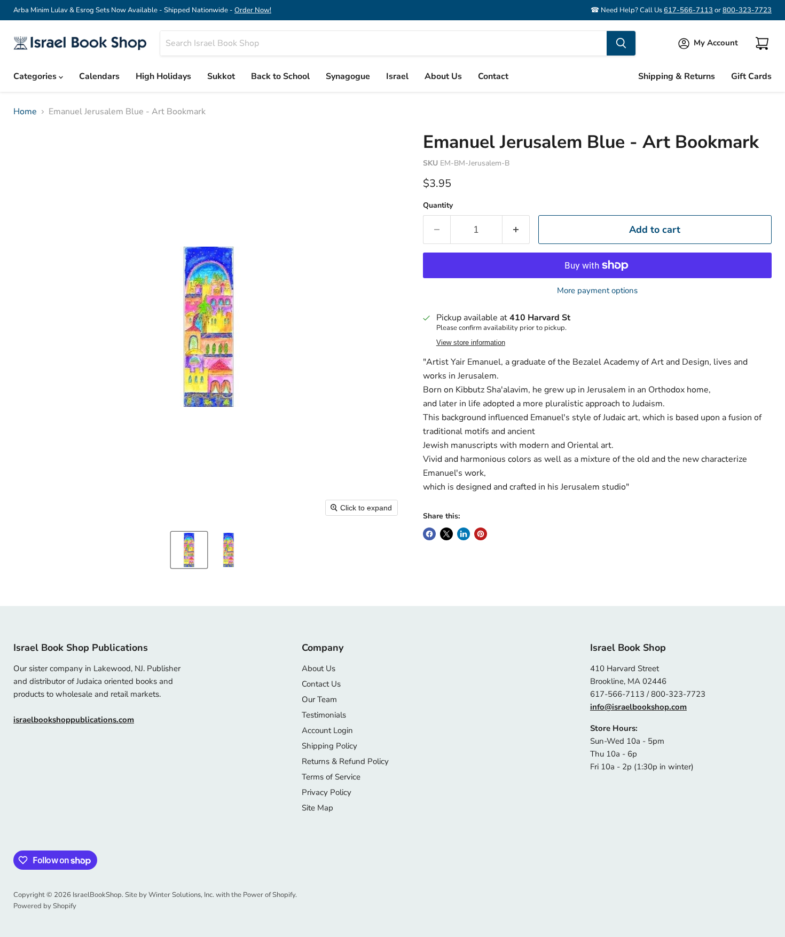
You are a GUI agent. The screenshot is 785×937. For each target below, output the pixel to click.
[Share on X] (446, 533)
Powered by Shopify (44, 906)
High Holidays (163, 76)
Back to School (280, 76)
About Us (443, 76)
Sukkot (221, 76)
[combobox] (383, 43)
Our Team (319, 699)
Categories (36, 76)
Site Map (317, 807)
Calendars (99, 76)
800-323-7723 (747, 10)
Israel (397, 76)
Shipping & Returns (676, 76)
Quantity (438, 205)
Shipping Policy (329, 746)
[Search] (621, 43)
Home (25, 111)
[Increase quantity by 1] (516, 230)
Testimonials (324, 715)
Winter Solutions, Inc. (181, 895)
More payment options (597, 290)
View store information (470, 343)
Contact (493, 76)
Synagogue (348, 76)
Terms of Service (331, 776)
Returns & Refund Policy (345, 761)
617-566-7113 (688, 10)
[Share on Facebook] (429, 533)
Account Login (327, 730)
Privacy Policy (326, 792)
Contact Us (321, 684)
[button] (189, 550)
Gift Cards (751, 76)
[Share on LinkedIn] (463, 533)
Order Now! (252, 10)
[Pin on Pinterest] (480, 533)
